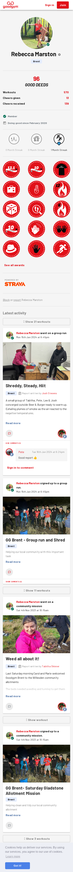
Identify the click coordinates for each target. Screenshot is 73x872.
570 (66, 92)
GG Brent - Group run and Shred (35, 539)
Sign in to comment (20, 467)
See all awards (14, 265)
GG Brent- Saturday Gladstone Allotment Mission (34, 790)
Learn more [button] (13, 856)
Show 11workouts (38, 590)
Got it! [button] (17, 865)
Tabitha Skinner (50, 666)
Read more (13, 423)
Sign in (49, 5)
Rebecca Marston (28, 333)
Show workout (38, 719)
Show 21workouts (37, 321)
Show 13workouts (37, 838)
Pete (21, 452)
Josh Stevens (49, 393)
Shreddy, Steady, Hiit (26, 385)
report (17, 299)
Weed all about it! (22, 658)
